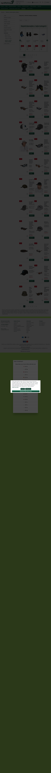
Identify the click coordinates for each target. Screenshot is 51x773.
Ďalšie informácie (15, 387)
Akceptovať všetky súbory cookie (26, 391)
